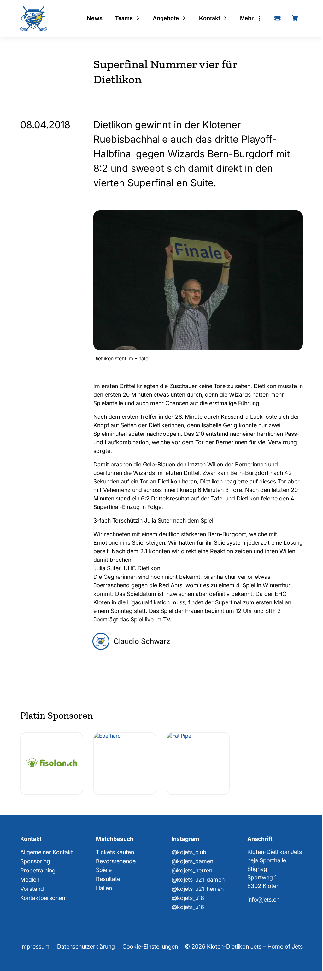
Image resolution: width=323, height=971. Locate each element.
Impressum (35, 946)
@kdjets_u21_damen (198, 879)
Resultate (108, 879)
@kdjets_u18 (188, 898)
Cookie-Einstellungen (150, 946)
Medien (29, 879)
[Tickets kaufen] (277, 18)
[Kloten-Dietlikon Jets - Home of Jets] (33, 18)
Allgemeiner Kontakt (46, 852)
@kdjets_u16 (188, 907)
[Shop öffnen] (295, 18)
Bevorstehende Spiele (116, 865)
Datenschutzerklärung (86, 946)
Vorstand (32, 888)
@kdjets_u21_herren (198, 888)
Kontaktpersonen (42, 898)
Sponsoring (35, 861)
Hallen (104, 888)
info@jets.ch (263, 899)
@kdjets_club (189, 852)
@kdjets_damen (192, 861)
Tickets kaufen (115, 852)
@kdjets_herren (192, 870)
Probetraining (38, 870)
